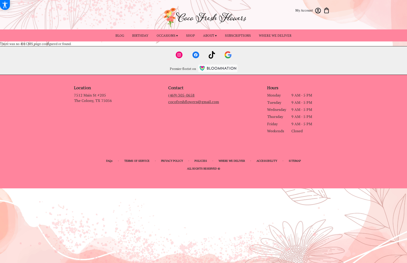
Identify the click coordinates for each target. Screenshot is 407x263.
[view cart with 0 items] (327, 10)
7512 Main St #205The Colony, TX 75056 (93, 98)
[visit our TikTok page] (212, 55)
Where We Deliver (232, 160)
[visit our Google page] (228, 54)
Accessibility (266, 160)
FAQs (109, 160)
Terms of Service (137, 160)
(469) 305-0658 (181, 95)
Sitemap (295, 160)
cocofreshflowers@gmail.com (193, 101)
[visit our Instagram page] (179, 54)
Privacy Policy (172, 160)
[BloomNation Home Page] (217, 68)
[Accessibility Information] (5, 5)
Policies (201, 160)
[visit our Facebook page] (195, 54)
